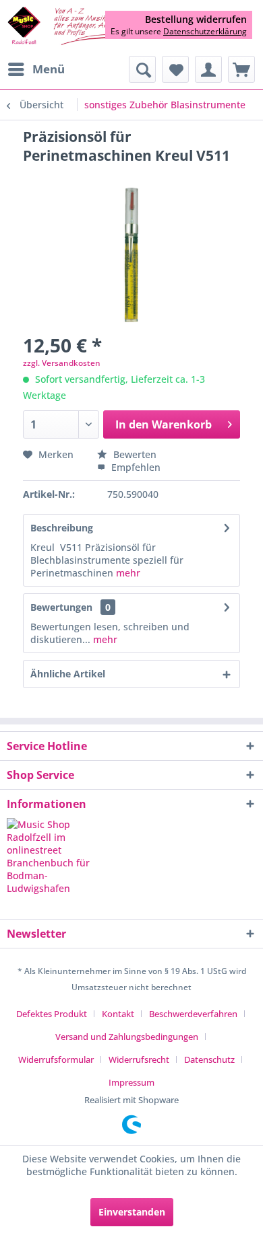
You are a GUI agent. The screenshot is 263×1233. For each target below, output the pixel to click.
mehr (128, 572)
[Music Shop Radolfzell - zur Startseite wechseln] (69, 26)
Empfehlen (134, 467)
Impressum (131, 1082)
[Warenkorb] (241, 69)
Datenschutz (209, 1059)
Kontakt (118, 1014)
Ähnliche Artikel (67, 673)
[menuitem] (35, 69)
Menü (48, 69)
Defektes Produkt (51, 1014)
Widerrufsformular (56, 1059)
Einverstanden (131, 1211)
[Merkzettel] (175, 69)
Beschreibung (61, 527)
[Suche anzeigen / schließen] (142, 69)
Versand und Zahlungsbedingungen (126, 1037)
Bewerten (133, 454)
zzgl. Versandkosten (61, 363)
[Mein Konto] (208, 69)
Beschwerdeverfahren (193, 1014)
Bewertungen (61, 607)
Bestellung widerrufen (196, 19)
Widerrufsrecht (139, 1059)
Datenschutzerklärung (205, 31)
